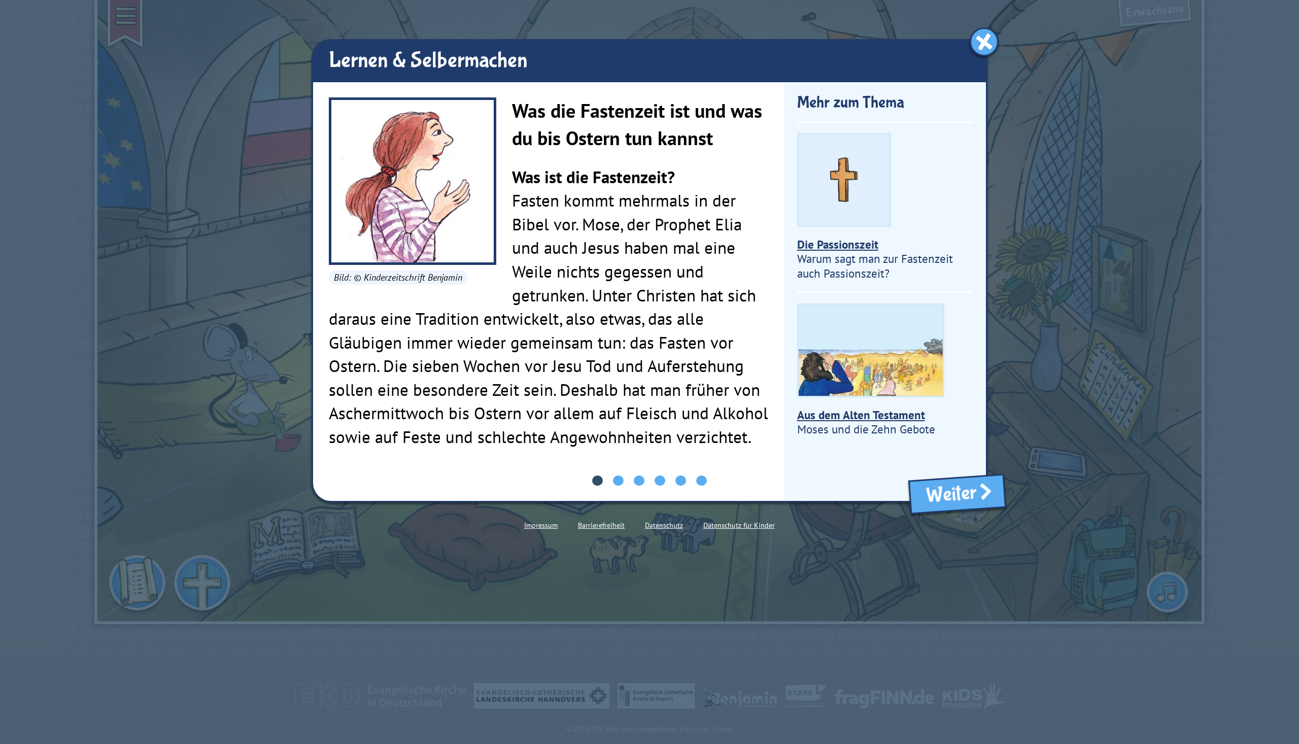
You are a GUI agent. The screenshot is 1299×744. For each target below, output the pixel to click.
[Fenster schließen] (984, 41)
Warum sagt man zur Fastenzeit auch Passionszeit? (875, 259)
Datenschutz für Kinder (739, 525)
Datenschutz (664, 525)
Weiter (947, 495)
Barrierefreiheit (601, 525)
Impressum (541, 525)
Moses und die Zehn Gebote (866, 422)
